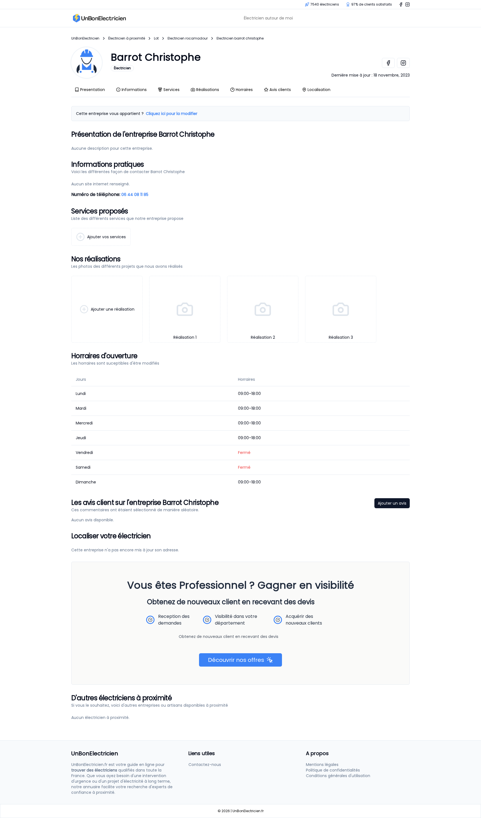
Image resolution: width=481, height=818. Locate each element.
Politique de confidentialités (333, 770)
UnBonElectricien (85, 38)
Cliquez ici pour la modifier (171, 113)
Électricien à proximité (126, 38)
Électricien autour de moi (268, 18)
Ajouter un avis (392, 503)
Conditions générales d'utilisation (338, 775)
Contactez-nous (204, 764)
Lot (156, 38)
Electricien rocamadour (188, 38)
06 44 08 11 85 (134, 194)
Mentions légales (322, 764)
